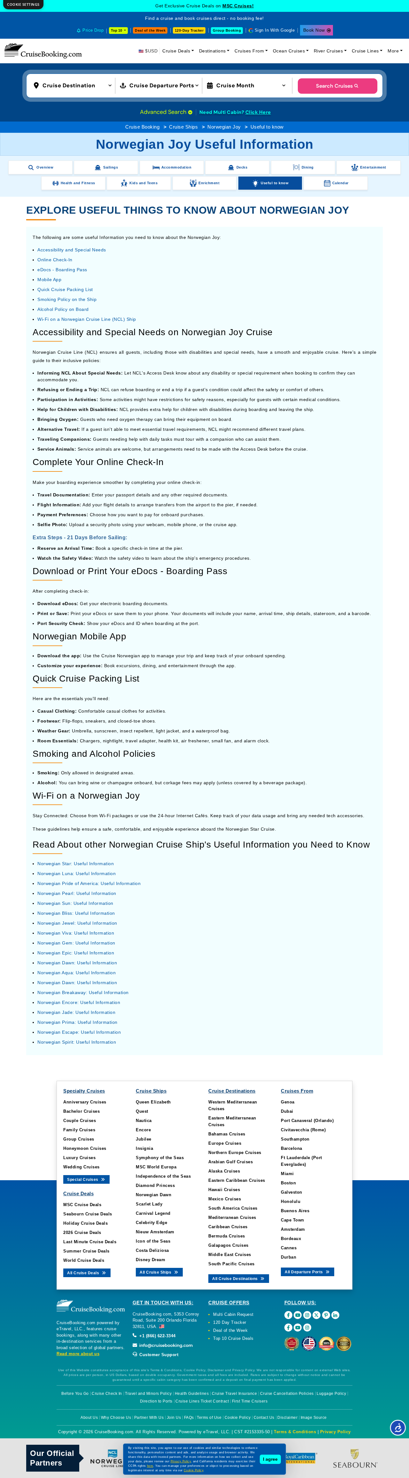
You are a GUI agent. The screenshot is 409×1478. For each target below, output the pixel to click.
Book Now (314, 30)
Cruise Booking (142, 127)
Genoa (288, 1102)
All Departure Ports (304, 1272)
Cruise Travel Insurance (234, 1393)
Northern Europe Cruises (234, 1152)
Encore (143, 1129)
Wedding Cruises (81, 1167)
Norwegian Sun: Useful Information (75, 903)
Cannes (289, 1247)
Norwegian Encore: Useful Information (78, 1002)
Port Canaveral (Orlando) (307, 1120)
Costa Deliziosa (152, 1250)
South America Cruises (233, 1208)
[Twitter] (316, 1315)
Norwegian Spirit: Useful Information (76, 1042)
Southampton (295, 1139)
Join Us (174, 1417)
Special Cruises (83, 1179)
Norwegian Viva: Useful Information (75, 933)
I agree (270, 1459)
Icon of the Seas (153, 1241)
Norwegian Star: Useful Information (75, 863)
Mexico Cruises (224, 1199)
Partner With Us (149, 1417)
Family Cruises (79, 1129)
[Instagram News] (307, 1328)
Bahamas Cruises (226, 1134)
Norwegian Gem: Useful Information (76, 942)
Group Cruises (78, 1139)
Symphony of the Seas (160, 1157)
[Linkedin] (335, 1315)
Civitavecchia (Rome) (303, 1129)
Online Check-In (55, 259)
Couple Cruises (79, 1120)
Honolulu (290, 1201)
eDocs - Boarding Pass (62, 269)
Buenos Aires (295, 1210)
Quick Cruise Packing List (65, 289)
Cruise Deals (176, 50)
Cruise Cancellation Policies (287, 1393)
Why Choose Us (116, 1417)
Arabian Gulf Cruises (230, 1161)
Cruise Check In (107, 1393)
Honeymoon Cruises (84, 1148)
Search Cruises (334, 86)
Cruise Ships (183, 127)
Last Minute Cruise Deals (89, 1241)
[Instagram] (307, 1315)
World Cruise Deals (83, 1260)
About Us (89, 1417)
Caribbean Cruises (228, 1226)
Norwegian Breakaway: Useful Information (83, 992)
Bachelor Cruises (81, 1111)
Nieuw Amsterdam (155, 1231)
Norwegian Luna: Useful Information (76, 873)
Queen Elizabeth (153, 1102)
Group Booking (227, 30)
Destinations (212, 50)
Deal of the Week (150, 30)
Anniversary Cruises (84, 1102)
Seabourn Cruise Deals (87, 1214)
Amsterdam (293, 1229)
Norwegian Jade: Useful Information (76, 1012)
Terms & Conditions (295, 1431)
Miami (287, 1173)
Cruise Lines (365, 50)
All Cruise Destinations (235, 1278)
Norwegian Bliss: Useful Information (76, 913)
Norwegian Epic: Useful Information (75, 952)
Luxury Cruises (79, 1157)
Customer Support (158, 1354)
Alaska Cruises (224, 1171)
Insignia (144, 1148)
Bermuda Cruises (226, 1236)
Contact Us (264, 1417)
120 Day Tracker (229, 1322)
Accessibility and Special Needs (71, 249)
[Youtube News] (298, 1328)
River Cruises (328, 50)
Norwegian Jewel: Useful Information (77, 923)
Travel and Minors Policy (148, 1393)
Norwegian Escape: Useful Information (79, 1032)
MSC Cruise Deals (82, 1204)
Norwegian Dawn (153, 1194)
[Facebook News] (288, 1328)
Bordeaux (291, 1238)
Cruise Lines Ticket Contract (202, 1401)
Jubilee (143, 1139)
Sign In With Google (275, 30)
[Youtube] (298, 1315)
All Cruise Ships (156, 1272)
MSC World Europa (156, 1167)
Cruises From (249, 50)
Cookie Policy (238, 1417)
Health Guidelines (192, 1393)
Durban (288, 1257)
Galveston (291, 1192)
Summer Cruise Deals (86, 1251)
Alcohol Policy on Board (63, 309)
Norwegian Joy (224, 127)
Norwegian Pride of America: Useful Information (89, 883)
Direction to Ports (156, 1401)
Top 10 (117, 30)
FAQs (189, 1417)
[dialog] (23, 4)
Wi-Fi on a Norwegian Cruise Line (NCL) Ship (86, 319)
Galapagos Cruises (228, 1245)
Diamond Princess (155, 1185)
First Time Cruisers (250, 1401)
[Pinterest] (326, 1315)
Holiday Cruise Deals (85, 1223)
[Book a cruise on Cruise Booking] (43, 50)
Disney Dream (150, 1259)
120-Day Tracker (189, 30)
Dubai (287, 1111)
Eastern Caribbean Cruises (236, 1180)
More (393, 50)
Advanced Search (164, 112)
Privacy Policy (335, 1431)
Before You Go (75, 1393)
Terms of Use (209, 1417)
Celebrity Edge (151, 1222)
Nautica (144, 1120)
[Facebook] (288, 1315)
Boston (288, 1183)
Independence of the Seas (163, 1176)
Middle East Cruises (229, 1254)
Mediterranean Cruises (232, 1217)
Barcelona (291, 1148)
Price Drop (93, 30)
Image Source (314, 1417)
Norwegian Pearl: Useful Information (76, 893)
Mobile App (49, 279)
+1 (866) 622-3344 (157, 1335)
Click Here (258, 112)
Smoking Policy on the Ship (66, 299)
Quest (142, 1111)
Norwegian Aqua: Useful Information (76, 972)
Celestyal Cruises (238, 5)
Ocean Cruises (289, 50)
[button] (74, 85)
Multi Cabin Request (233, 1314)
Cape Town (292, 1220)
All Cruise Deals (83, 1273)
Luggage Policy (331, 1393)
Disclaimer (287, 1417)
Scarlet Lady (149, 1204)
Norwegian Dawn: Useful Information (77, 962)
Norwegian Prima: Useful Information (77, 1022)
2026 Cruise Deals (82, 1232)
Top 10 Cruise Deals (233, 1338)
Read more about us (78, 1353)
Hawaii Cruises (224, 1189)
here (150, 1465)
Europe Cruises (224, 1143)
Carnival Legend (153, 1213)
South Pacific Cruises (231, 1263)
